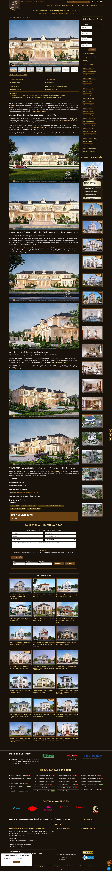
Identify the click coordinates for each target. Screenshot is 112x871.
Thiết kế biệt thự (53, 13)
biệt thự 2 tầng (15, 505)
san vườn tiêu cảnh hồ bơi (18, 508)
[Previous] (12, 43)
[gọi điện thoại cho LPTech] (109, 863)
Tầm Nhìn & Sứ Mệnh (65, 857)
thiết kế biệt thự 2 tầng (34, 508)
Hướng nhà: (29, 561)
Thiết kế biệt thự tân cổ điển (66, 13)
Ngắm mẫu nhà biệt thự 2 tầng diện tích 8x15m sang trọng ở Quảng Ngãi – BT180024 (43, 668)
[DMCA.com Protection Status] (88, 852)
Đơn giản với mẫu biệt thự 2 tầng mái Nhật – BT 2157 (67, 739)
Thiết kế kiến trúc (59, 5)
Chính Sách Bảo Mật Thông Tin (67, 854)
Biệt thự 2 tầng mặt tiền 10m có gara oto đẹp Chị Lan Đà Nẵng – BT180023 (43, 739)
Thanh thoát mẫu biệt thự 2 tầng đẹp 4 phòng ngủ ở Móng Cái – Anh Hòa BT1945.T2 (67, 692)
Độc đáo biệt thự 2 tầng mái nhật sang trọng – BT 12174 (44, 715)
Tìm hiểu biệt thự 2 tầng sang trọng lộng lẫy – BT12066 (66, 667)
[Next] (75, 43)
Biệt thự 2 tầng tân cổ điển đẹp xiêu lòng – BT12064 (20, 619)
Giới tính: (41, 561)
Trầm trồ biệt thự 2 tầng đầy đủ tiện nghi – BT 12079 (43, 595)
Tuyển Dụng (62, 859)
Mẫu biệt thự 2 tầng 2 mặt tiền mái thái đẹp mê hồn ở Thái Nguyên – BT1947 (66, 620)
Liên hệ (101, 5)
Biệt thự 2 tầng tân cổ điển (29, 505)
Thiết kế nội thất (71, 5)
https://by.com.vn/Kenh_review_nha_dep (26, 492)
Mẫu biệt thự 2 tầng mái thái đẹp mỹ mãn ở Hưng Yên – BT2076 (66, 595)
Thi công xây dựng (83, 5)
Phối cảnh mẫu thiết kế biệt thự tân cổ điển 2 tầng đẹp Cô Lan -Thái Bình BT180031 (44, 644)
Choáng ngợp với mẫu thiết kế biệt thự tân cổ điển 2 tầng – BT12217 (19, 667)
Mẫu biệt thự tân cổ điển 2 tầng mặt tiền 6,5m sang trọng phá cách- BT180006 (20, 740)
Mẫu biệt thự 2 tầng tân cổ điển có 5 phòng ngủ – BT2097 (20, 691)
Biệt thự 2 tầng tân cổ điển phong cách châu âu (51, 505)
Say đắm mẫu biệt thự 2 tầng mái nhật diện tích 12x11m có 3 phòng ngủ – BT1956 (20, 716)
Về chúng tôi (48, 5)
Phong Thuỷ (93, 5)
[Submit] (88, 2)
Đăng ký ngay (43, 550)
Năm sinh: (15, 561)
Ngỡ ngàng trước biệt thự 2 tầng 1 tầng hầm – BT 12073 (66, 643)
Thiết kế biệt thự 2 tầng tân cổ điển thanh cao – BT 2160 (43, 691)
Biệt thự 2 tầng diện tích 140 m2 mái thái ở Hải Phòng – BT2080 (20, 643)
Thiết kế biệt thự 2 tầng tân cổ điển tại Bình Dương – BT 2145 (67, 715)
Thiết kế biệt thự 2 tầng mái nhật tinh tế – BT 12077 (43, 619)
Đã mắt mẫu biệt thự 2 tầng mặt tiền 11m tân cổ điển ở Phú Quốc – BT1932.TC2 (20, 596)
